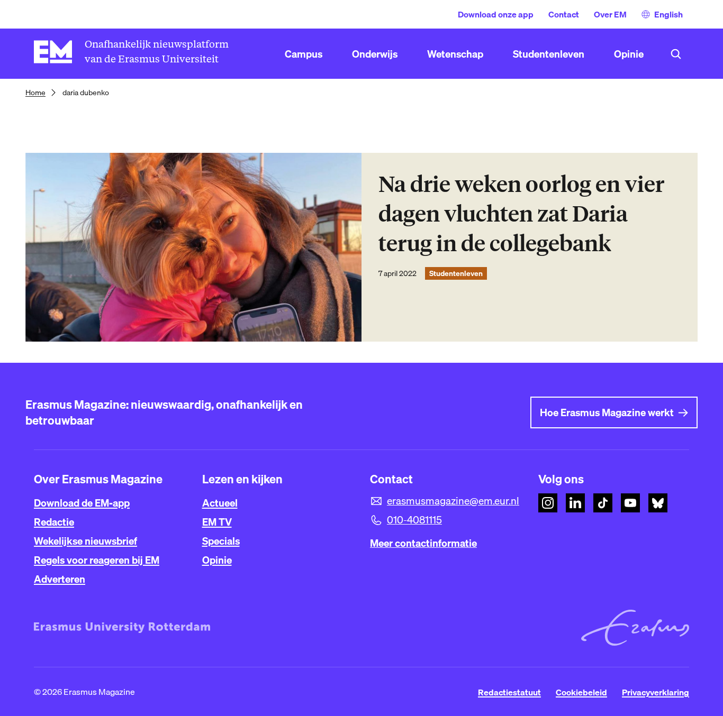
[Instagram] (547, 502)
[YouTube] (630, 502)
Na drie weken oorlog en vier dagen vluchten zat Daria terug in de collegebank (521, 214)
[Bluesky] (657, 502)
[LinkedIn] (575, 502)
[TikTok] (602, 502)
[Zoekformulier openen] (676, 54)
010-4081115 (414, 519)
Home (35, 92)
